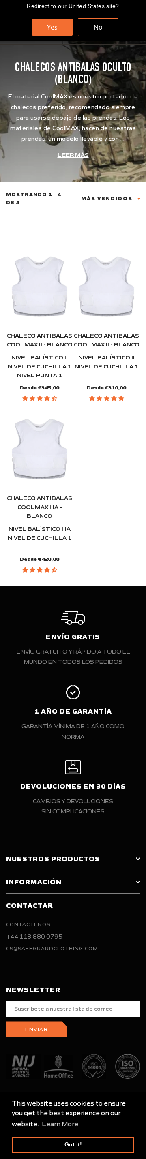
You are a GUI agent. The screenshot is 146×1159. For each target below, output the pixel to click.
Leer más (73, 155)
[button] (39, 398)
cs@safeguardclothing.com (52, 948)
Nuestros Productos (53, 859)
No (98, 27)
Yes (52, 27)
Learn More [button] (60, 1124)
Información (34, 882)
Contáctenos (28, 924)
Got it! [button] (73, 1144)
